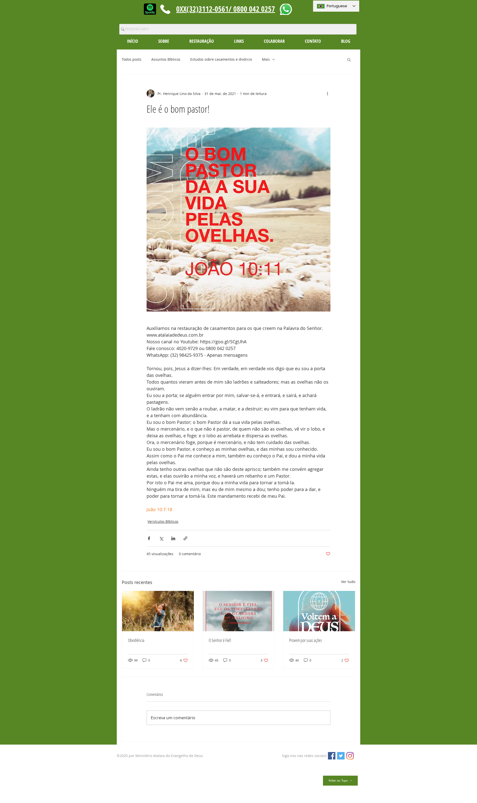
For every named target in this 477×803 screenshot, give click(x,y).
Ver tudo (348, 581)
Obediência (136, 640)
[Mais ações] (327, 93)
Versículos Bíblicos (163, 521)
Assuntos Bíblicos (165, 59)
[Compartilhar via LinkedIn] (173, 538)
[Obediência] (158, 611)
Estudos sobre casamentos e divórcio (221, 59)
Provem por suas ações (305, 640)
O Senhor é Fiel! (220, 640)
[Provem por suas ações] (319, 611)
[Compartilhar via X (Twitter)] (161, 538)
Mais (266, 59)
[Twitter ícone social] (341, 755)
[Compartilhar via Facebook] (149, 538)
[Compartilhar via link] (185, 538)
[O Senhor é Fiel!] (239, 611)
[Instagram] (350, 755)
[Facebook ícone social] (331, 755)
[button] (163, 41)
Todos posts (131, 59)
